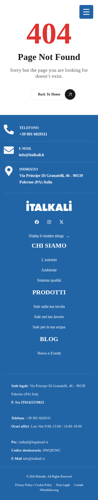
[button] (49, 94)
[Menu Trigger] (86, 12)
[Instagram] (49, 222)
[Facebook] (37, 222)
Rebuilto (41, 476)
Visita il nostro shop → (49, 236)
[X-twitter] (61, 222)
